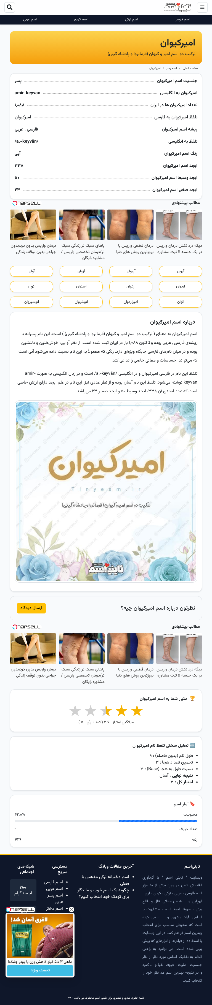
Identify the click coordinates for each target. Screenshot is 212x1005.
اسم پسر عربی (55, 899)
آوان (32, 271)
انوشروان (81, 302)
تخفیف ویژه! (40, 971)
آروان (180, 271)
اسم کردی (81, 19)
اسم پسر (171, 68)
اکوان (31, 287)
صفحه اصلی (190, 68)
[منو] (202, 7)
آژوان (81, 271)
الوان (180, 302)
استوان (81, 287)
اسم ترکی (131, 19)
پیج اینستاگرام (23, 890)
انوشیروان (31, 302)
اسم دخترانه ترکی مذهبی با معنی (105, 880)
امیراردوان (131, 302)
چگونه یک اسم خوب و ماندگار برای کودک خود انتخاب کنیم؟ (103, 893)
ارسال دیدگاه (31, 608)
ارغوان (130, 287)
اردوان (180, 287)
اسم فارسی (182, 19)
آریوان (131, 271)
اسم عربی (30, 19)
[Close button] (71, 909)
